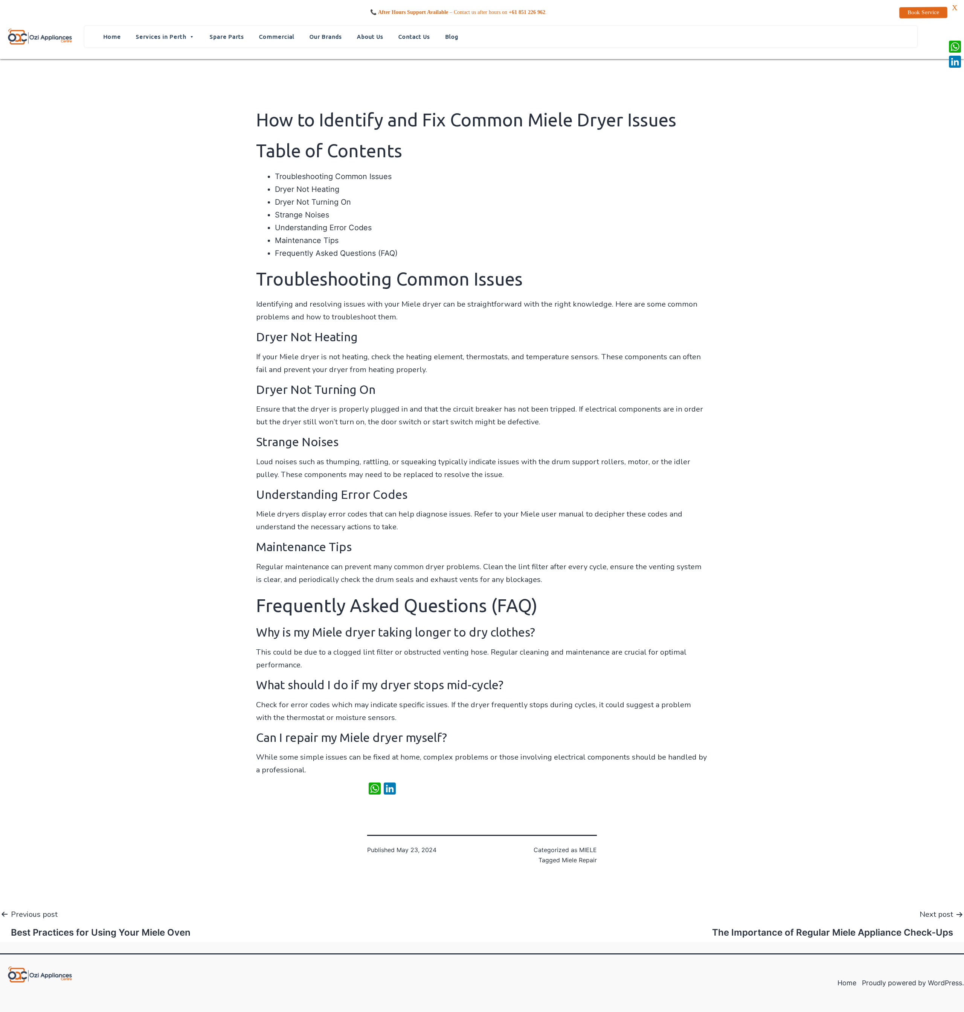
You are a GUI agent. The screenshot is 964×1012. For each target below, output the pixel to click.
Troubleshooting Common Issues (333, 176)
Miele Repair (579, 860)
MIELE (588, 850)
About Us (370, 36)
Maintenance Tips (307, 240)
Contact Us (414, 36)
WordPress (945, 983)
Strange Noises (302, 214)
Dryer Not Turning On (313, 202)
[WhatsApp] (954, 46)
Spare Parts (227, 36)
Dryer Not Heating (307, 189)
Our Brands (326, 36)
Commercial (276, 36)
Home (112, 36)
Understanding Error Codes (323, 227)
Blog (451, 36)
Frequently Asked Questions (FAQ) (336, 253)
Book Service (923, 12)
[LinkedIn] (954, 61)
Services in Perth (161, 36)
